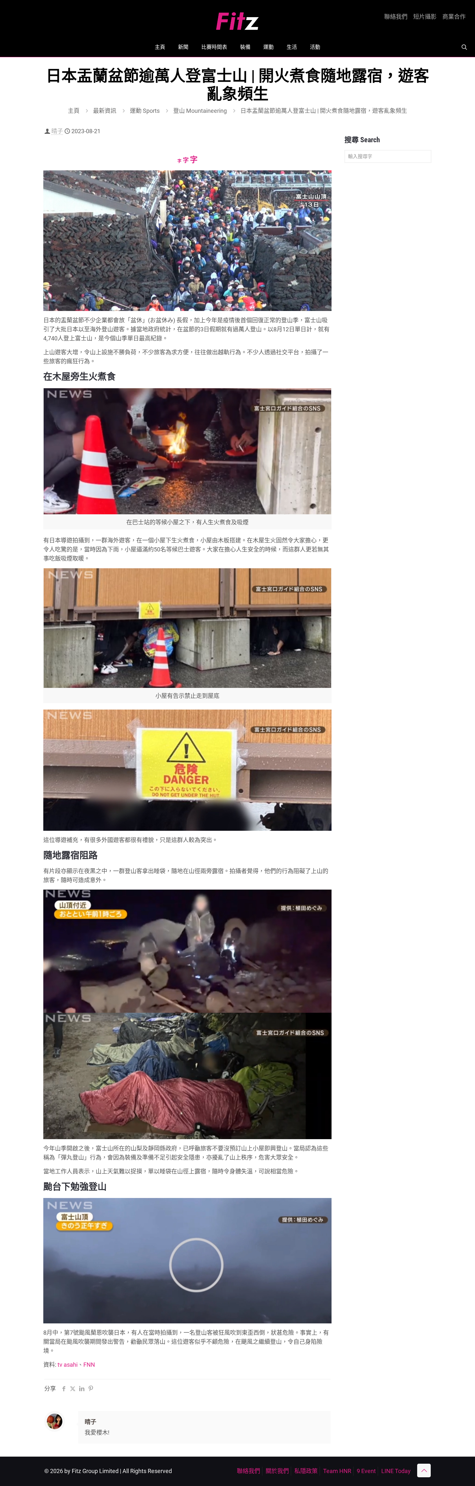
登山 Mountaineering (200, 110)
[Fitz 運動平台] (237, 18)
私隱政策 (306, 1471)
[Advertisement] (387, 270)
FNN (89, 1364)
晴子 (57, 131)
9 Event (366, 1471)
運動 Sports (145, 110)
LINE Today (396, 1471)
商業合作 (454, 17)
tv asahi (68, 1364)
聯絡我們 (395, 17)
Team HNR (337, 1471)
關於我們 (277, 1471)
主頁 (73, 110)
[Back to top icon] (424, 1470)
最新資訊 (104, 110)
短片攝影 (425, 17)
